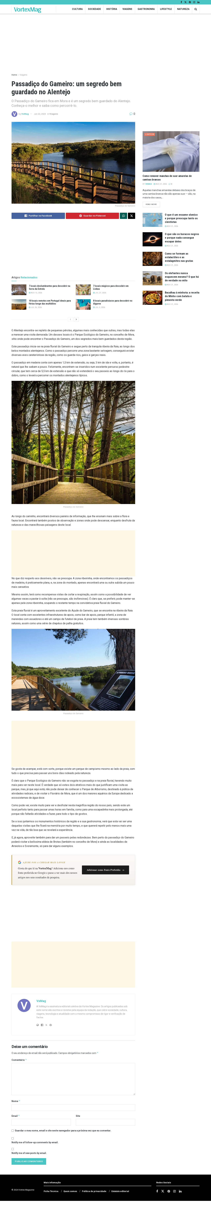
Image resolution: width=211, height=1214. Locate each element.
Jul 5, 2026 (100, 307)
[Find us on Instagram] (194, 2)
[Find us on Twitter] (185, 2)
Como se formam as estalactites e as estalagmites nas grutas (179, 257)
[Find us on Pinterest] (190, 2)
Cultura (77, 9)
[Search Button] (196, 9)
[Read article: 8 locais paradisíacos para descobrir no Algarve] (83, 304)
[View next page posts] (76, 319)
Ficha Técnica (51, 1191)
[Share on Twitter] (131, 216)
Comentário (19, 1059)
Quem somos (70, 1191)
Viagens (127, 9)
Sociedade (94, 9)
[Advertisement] (73, 553)
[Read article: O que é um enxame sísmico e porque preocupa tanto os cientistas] (152, 220)
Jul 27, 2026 (100, 293)
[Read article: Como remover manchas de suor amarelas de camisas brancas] (171, 151)
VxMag (25, 114)
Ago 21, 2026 (161, 184)
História (111, 9)
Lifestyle (166, 9)
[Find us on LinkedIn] (198, 2)
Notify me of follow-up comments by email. (35, 1142)
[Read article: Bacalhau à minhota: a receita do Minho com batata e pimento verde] (152, 298)
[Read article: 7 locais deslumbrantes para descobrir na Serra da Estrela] (19, 289)
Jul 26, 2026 (36, 307)
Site (78, 1116)
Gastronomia (146, 9)
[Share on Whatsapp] (123, 216)
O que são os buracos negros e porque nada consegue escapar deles (182, 237)
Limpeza (149, 134)
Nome (16, 1101)
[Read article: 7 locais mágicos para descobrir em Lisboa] (83, 289)
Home (14, 75)
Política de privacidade (94, 1191)
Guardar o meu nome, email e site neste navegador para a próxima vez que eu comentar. (63, 1130)
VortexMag (27, 9)
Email (16, 1115)
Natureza (183, 9)
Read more (153, 204)
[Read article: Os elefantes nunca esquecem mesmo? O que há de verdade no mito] (152, 278)
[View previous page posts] (70, 319)
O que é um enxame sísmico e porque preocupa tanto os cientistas (181, 218)
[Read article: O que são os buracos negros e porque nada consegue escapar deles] (152, 239)
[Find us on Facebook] (181, 2)
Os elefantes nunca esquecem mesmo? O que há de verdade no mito (182, 276)
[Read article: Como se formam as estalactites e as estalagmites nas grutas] (152, 259)
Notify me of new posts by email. (29, 1153)
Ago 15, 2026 (36, 293)
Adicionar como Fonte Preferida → (105, 870)
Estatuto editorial (120, 1191)
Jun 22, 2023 (40, 114)
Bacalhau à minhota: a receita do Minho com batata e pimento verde (182, 296)
